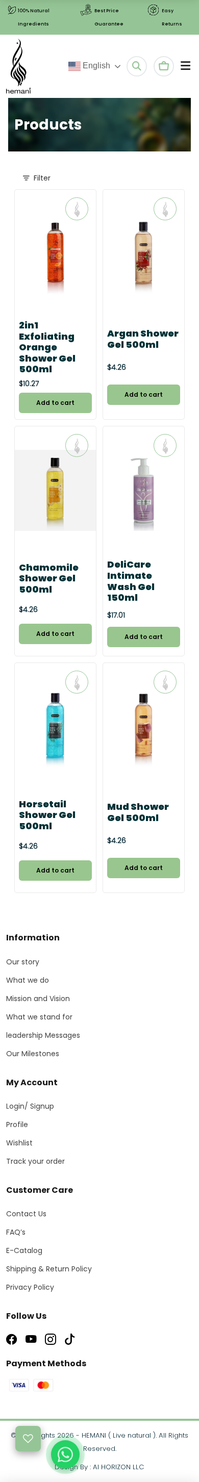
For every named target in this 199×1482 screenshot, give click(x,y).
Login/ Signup (30, 1106)
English (95, 65)
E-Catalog (24, 1250)
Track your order (35, 1161)
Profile (17, 1124)
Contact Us (26, 1214)
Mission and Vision (38, 998)
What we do (27, 980)
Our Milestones (32, 1054)
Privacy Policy (30, 1287)
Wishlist (19, 1143)
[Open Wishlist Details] (28, 1438)
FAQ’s (16, 1232)
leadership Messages (43, 1035)
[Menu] (185, 66)
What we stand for (39, 1017)
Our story (22, 962)
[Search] (137, 66)
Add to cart (55, 402)
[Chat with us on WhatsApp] (65, 1454)
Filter (42, 178)
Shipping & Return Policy (49, 1269)
